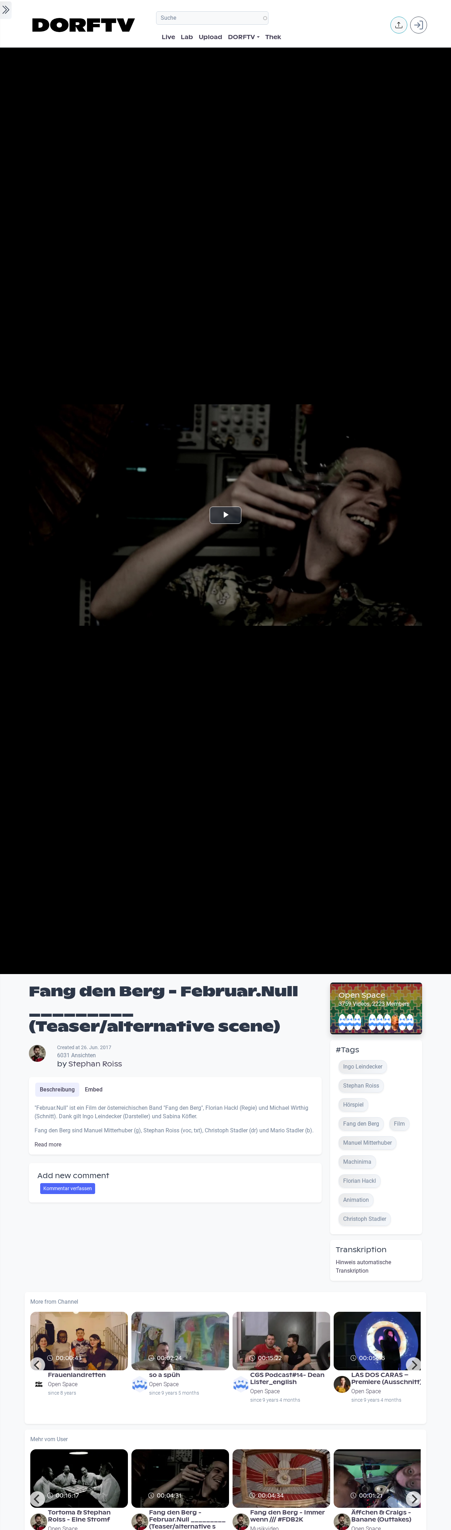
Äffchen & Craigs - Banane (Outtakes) (381, 1516)
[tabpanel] (175, 1126)
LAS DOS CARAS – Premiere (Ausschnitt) (386, 1378)
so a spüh (164, 1375)
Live (168, 37)
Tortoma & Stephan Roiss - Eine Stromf (79, 1516)
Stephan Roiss (95, 1064)
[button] (398, 25)
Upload (210, 37)
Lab (187, 37)
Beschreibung (57, 1089)
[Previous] (37, 1365)
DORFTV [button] (241, 37)
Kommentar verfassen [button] (67, 1188)
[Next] (413, 1365)
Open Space (362, 995)
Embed (94, 1089)
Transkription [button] (361, 1249)
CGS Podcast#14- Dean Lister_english (287, 1378)
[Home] (85, 25)
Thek (273, 37)
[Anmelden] (418, 25)
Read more (48, 1144)
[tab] (57, 1090)
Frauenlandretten (77, 1375)
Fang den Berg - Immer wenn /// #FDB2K (287, 1516)
